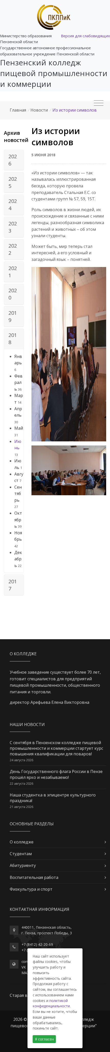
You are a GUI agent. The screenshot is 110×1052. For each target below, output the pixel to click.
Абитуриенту (23, 865)
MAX (25, 972)
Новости (39, 110)
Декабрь (18, 559)
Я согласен (44, 1039)
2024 (12, 205)
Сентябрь (18, 493)
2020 (12, 294)
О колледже (22, 842)
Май (18, 428)
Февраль (18, 382)
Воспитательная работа (34, 877)
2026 (12, 160)
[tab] (14, 160)
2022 (12, 249)
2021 (12, 272)
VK (23, 967)
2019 (12, 316)
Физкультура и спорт (31, 889)
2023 (12, 227)
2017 (12, 585)
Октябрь (18, 519)
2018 (12, 339)
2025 (12, 182)
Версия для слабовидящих (85, 35)
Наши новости (27, 724)
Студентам (21, 853)
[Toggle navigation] (98, 103)
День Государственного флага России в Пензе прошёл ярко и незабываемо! (56, 774)
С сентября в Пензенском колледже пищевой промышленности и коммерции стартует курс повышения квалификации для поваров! (56, 748)
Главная (18, 110)
